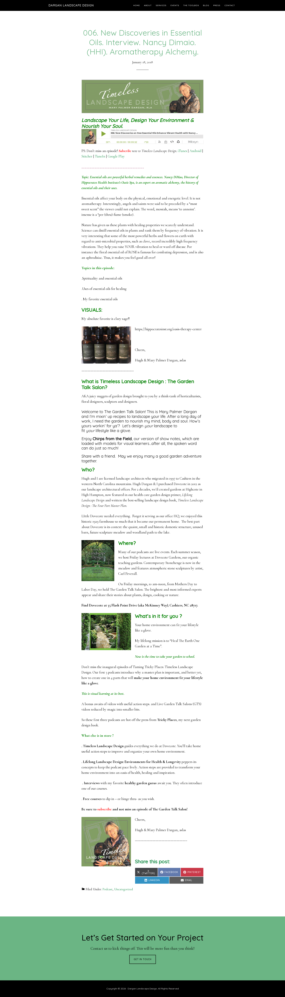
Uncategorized (123, 889)
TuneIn (100, 156)
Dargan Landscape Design (71, 5)
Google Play (116, 156)
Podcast (107, 889)
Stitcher (86, 156)
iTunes (182, 151)
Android (195, 151)
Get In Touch (142, 959)
